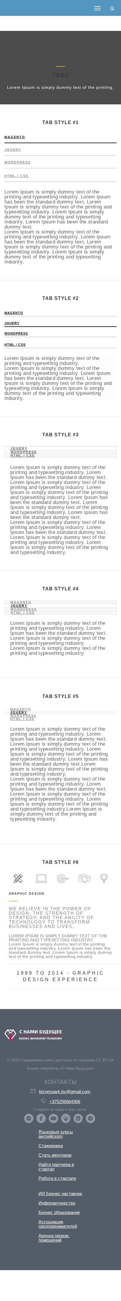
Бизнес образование (59, 1212)
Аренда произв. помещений (54, 1237)
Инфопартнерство (56, 1202)
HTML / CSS (16, 176)
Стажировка (50, 1145)
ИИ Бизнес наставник (60, 1193)
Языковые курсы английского (55, 1134)
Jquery (12, 149)
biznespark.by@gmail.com (64, 1091)
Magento (14, 137)
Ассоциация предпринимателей (57, 1224)
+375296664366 (64, 1101)
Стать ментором (54, 1155)
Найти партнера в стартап (56, 1166)
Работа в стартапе (57, 1178)
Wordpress (17, 162)
